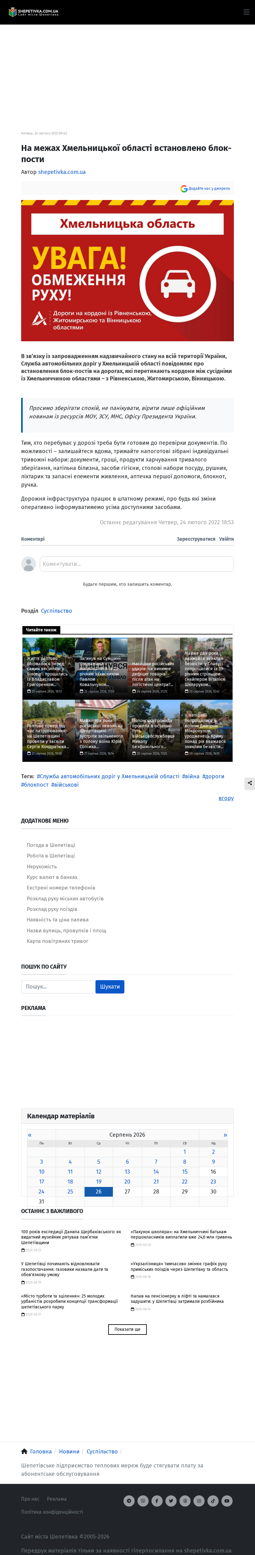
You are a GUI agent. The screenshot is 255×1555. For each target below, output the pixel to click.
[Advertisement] (127, 68)
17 (41, 1181)
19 (98, 1181)
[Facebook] (157, 1501)
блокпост (36, 784)
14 (156, 1171)
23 (213, 1181)
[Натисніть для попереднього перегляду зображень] (127, 270)
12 (98, 1171)
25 (70, 1191)
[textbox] (137, 566)
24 (41, 1191)
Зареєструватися (196, 539)
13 (127, 1171)
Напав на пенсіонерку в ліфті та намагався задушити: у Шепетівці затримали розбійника (177, 1299)
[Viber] (143, 1501)
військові (66, 784)
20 (127, 1181)
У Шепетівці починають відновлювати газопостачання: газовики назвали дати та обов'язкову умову (64, 1269)
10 (41, 1171)
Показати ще (127, 1329)
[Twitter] (171, 1501)
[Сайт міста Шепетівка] (33, 12)
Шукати (110, 986)
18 (70, 1181)
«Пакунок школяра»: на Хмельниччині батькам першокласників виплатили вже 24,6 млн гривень (181, 1234)
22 (185, 1181)
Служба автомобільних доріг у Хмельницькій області (109, 776)
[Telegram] (129, 1501)
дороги (215, 776)
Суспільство (56, 610)
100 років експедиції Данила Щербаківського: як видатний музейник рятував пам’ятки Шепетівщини (71, 1237)
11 (70, 1171)
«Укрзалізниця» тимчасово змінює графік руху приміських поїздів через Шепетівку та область (179, 1266)
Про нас (30, 1499)
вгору (226, 798)
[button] (246, 12)
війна (192, 776)
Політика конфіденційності (52, 1512)
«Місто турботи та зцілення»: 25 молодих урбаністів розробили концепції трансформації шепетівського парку (69, 1302)
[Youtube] (227, 1501)
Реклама (57, 1499)
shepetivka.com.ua (62, 172)
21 (156, 1181)
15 (185, 1171)
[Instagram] (199, 1501)
